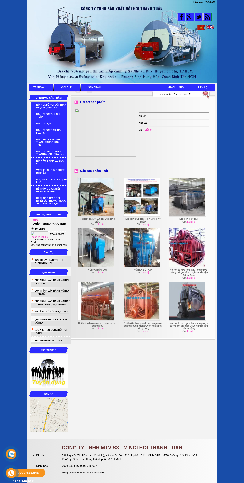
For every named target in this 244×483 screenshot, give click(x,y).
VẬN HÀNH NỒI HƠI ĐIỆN (48, 340)
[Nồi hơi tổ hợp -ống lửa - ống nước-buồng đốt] (96, 319)
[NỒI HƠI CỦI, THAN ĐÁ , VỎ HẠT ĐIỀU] (96, 215)
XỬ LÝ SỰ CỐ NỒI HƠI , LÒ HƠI (51, 311)
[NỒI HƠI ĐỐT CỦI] (187, 215)
